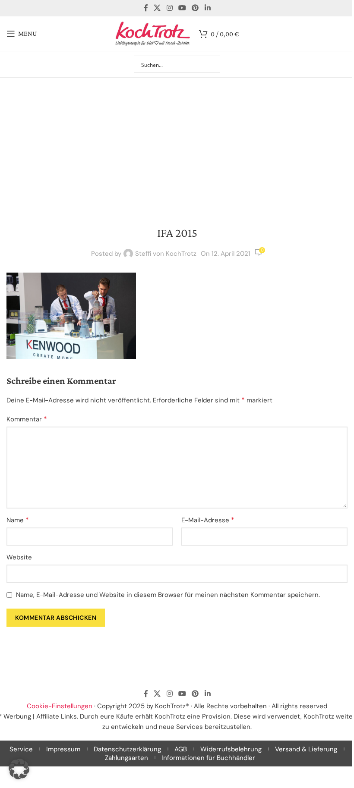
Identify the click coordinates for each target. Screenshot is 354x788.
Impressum (63, 749)
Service (21, 749)
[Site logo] (152, 33)
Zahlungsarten (126, 757)
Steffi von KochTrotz (165, 253)
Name (17, 519)
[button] (19, 769)
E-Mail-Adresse (207, 519)
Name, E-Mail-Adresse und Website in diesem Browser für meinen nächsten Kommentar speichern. (168, 594)
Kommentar (26, 419)
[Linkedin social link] (207, 8)
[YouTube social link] (182, 8)
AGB (180, 749)
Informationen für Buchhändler (208, 757)
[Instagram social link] (169, 8)
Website (19, 557)
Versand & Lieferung (306, 749)
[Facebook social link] (146, 8)
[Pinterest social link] (195, 8)
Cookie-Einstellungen (59, 706)
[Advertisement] (177, 142)
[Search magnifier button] (211, 64)
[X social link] (157, 8)
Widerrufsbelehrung (231, 749)
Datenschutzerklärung (127, 749)
